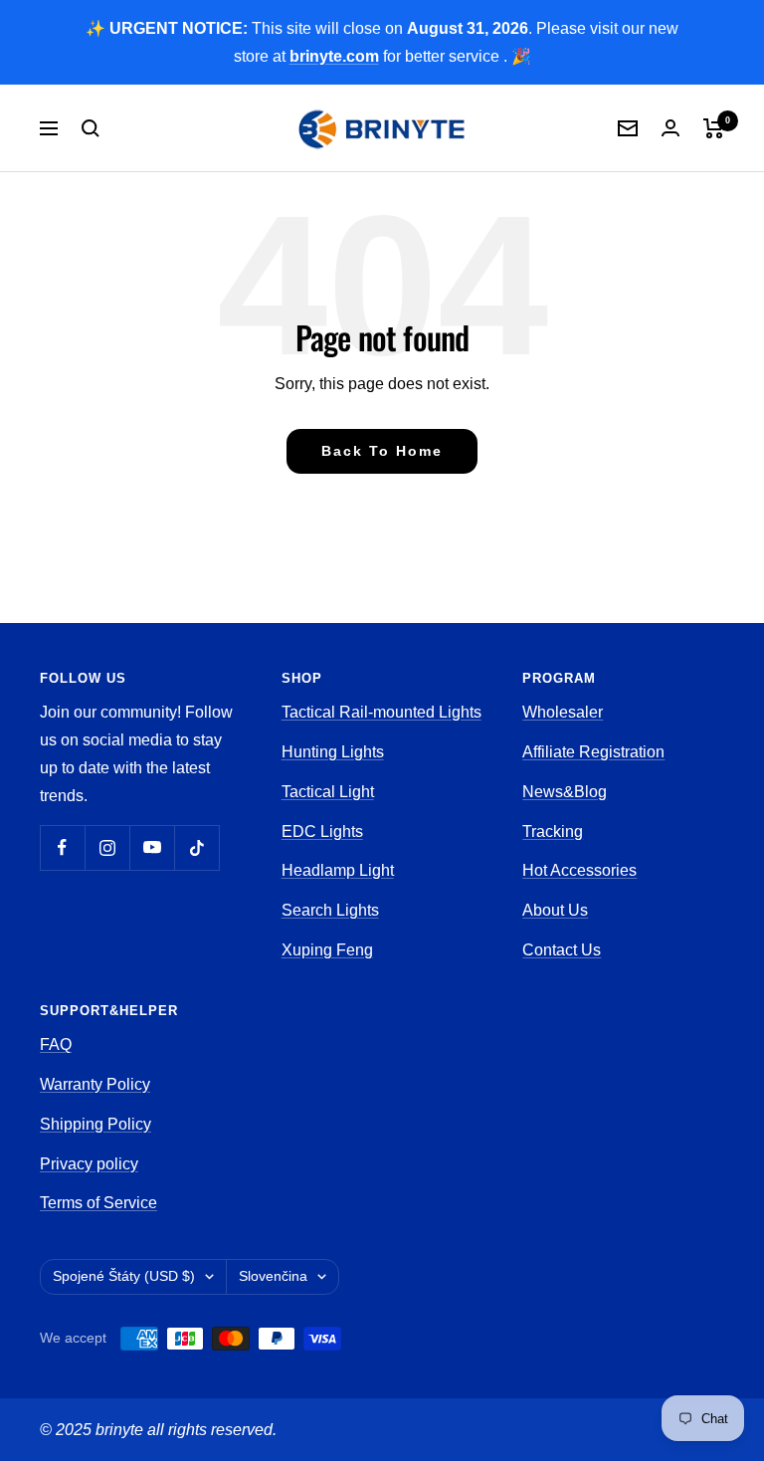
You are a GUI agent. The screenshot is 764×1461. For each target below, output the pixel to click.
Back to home (382, 451)
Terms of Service (98, 1202)
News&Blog (564, 791)
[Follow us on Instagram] (107, 847)
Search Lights (330, 910)
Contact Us (561, 949)
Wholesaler (562, 712)
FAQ (56, 1044)
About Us (555, 910)
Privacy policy (89, 1163)
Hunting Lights (333, 751)
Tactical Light (328, 791)
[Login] (670, 127)
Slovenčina (273, 1276)
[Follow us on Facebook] (62, 847)
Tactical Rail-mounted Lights (381, 712)
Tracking (552, 831)
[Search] (90, 128)
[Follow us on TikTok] (196, 847)
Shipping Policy (95, 1124)
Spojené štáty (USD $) (124, 1276)
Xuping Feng (327, 949)
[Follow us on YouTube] (151, 847)
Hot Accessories (579, 870)
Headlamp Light (338, 870)
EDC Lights (322, 831)
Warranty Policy (95, 1084)
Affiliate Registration (593, 751)
